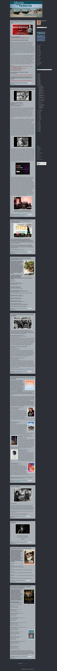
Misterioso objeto (39, 156)
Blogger (35, 669)
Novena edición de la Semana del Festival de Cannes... (41, 96)
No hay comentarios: (24, 82)
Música (38, 55)
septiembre (40, 110)
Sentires (15, 543)
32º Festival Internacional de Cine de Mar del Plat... (41, 98)
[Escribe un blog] (29, 82)
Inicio (24, 660)
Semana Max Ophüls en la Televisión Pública (21, 548)
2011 (38, 126)
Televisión (38, 58)
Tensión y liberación (15, 486)
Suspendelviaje (39, 148)
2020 (38, 80)
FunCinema (38, 151)
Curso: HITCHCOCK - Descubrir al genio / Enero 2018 (41, 88)
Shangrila (38, 155)
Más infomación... (43, 21)
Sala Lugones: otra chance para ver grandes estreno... (41, 107)
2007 (38, 131)
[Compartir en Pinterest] (31, 82)
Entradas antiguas (31, 660)
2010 (38, 127)
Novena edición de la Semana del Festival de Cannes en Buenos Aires (21, 259)
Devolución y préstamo (40, 152)
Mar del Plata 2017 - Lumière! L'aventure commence (23, 89)
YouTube (23, 249)
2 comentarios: (23, 516)
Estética (38, 59)
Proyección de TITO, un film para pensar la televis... (41, 93)
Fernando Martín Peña (14, 390)
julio (39, 112)
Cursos (15, 84)
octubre (39, 109)
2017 (38, 84)
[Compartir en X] (30, 82)
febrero (39, 118)
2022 (38, 78)
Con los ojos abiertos (39, 159)
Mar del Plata (19, 372)
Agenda (15, 253)
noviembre (39, 86)
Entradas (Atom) (24, 663)
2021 (38, 79)
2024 (38, 76)
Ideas (14, 517)
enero (39, 119)
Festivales (15, 372)
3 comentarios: (23, 580)
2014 (38, 123)
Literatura (38, 51)
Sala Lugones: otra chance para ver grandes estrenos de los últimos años (21, 587)
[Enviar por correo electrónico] (28, 82)
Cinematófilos (38, 147)
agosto (39, 111)
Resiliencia (13, 522)
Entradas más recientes (15, 660)
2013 (38, 124)
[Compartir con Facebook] (30, 371)
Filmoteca (38, 146)
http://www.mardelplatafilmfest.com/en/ (27, 369)
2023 (38, 77)
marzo (39, 117)
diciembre (39, 85)
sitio (22, 306)
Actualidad (38, 63)
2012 (38, 125)
